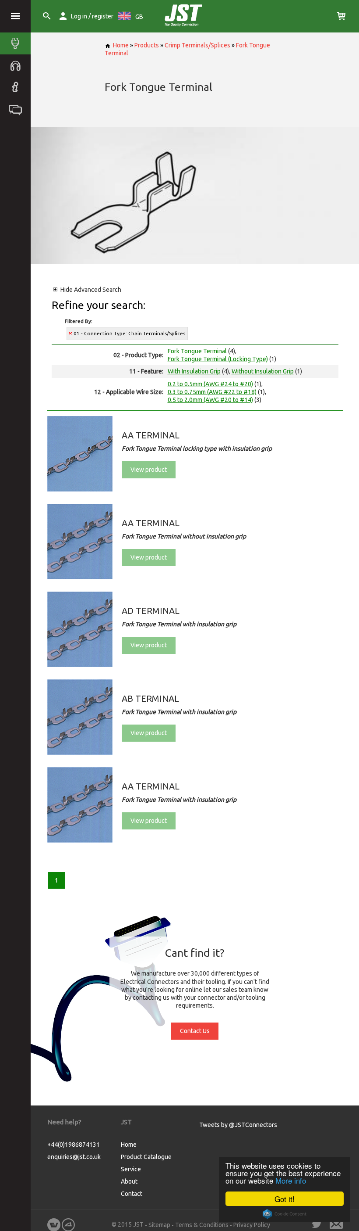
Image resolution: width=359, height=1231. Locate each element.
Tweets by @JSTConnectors (238, 1124)
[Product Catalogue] (17, 43)
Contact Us (195, 1030)
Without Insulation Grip (263, 371)
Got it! (285, 1198)
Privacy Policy (251, 1224)
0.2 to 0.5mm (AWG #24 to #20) (210, 384)
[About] (17, 87)
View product (148, 469)
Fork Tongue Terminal (197, 351)
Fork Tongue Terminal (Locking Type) (218, 358)
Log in (79, 16)
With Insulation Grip (194, 371)
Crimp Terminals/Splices (197, 45)
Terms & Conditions (202, 1224)
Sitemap (159, 1224)
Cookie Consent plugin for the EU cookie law (284, 1214)
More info (290, 1180)
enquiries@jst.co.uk (74, 1156)
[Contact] (17, 109)
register (102, 16)
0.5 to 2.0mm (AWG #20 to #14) (210, 399)
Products (146, 45)
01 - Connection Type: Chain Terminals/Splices (129, 333)
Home (121, 45)
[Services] (17, 65)
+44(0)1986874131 (73, 1144)
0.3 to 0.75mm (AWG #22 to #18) (212, 391)
